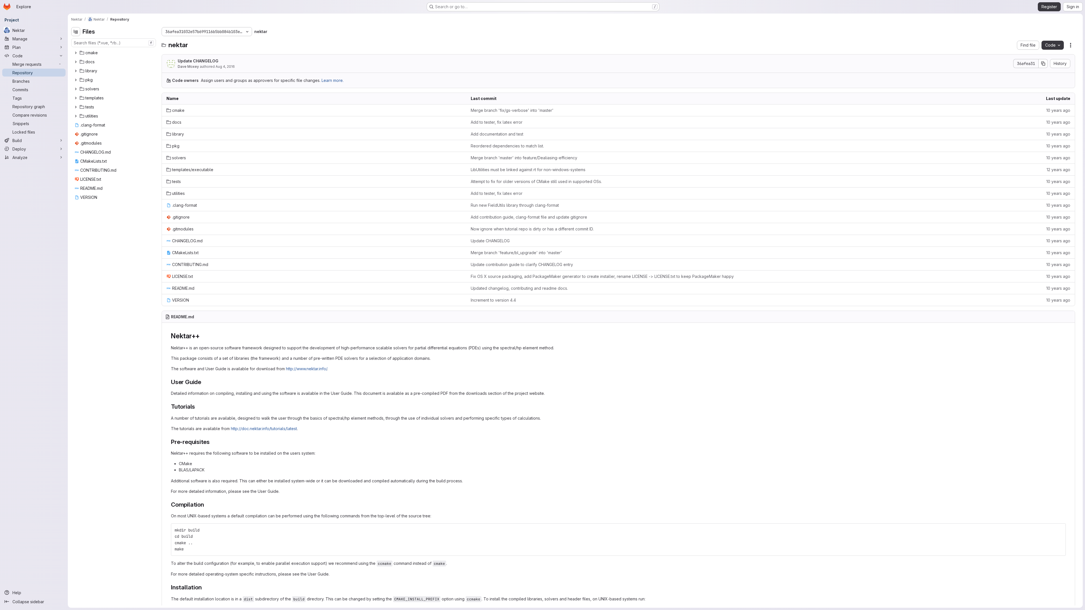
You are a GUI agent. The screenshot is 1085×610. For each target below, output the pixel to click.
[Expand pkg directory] (75, 80)
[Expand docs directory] (75, 61)
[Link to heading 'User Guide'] (204, 381)
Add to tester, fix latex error (496, 122)
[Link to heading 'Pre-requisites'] (213, 441)
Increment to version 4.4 (493, 300)
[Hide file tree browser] (75, 31)
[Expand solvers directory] (75, 89)
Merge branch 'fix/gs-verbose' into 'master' (512, 110)
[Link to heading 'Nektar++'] (203, 336)
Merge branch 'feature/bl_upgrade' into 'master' (516, 252)
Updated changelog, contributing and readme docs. (519, 288)
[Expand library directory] (75, 70)
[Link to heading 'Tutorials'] (198, 406)
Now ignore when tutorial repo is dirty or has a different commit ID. (532, 228)
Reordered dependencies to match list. (507, 145)
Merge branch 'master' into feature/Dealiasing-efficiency (524, 157)
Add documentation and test (497, 134)
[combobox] (113, 42)
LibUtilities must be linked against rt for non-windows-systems (528, 169)
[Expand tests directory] (75, 107)
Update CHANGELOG (198, 60)
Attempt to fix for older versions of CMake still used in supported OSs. (536, 181)
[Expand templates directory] (75, 98)
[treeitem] (114, 52)
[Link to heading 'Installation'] (204, 587)
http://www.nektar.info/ (306, 368)
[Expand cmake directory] (75, 52)
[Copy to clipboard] (1059, 530)
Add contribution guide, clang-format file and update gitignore (529, 217)
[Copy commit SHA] (1043, 63)
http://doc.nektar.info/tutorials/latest (264, 428)
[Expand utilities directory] (75, 116)
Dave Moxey (188, 66)
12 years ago (1058, 169)
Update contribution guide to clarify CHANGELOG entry (522, 264)
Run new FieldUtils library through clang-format (515, 205)
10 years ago (1058, 110)
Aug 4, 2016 (225, 66)
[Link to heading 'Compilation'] (207, 504)
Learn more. (333, 80)
